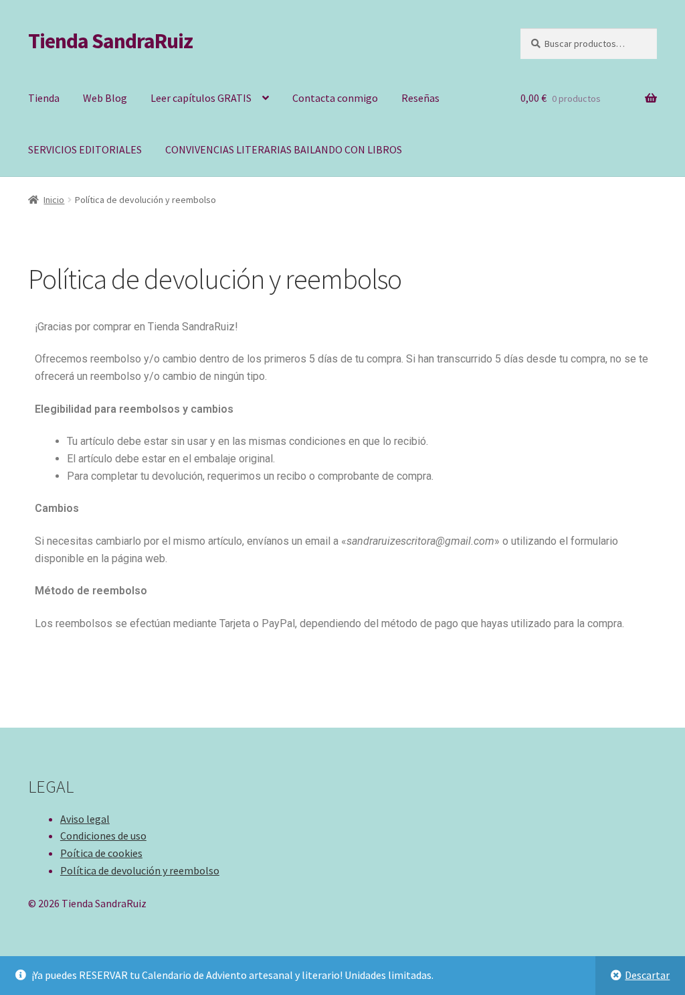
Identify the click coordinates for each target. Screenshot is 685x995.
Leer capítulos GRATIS (201, 98)
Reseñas (420, 98)
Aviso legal (85, 818)
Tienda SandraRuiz (110, 40)
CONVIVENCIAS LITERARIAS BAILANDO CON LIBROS (283, 149)
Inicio (53, 200)
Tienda (44, 98)
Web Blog (105, 98)
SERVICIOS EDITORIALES (85, 149)
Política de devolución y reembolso (139, 870)
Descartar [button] (647, 975)
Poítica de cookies (101, 853)
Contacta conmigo (335, 98)
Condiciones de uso (103, 835)
